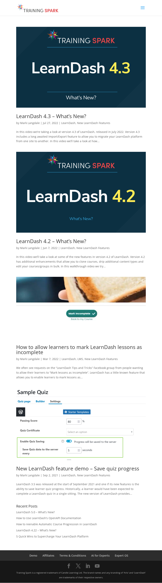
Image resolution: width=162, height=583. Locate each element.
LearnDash (68, 123)
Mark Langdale (30, 123)
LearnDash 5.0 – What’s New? (35, 512)
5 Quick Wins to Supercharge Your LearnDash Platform (52, 536)
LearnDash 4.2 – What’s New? (51, 241)
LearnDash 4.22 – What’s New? (36, 530)
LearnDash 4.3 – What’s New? (51, 116)
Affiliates (48, 555)
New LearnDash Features (93, 123)
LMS (80, 359)
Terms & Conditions (72, 555)
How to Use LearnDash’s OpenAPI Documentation (48, 518)
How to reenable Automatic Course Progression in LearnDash (56, 524)
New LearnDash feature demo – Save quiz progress (77, 468)
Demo (33, 555)
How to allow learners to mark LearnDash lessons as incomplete (79, 349)
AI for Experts (100, 555)
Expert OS (121, 555)
